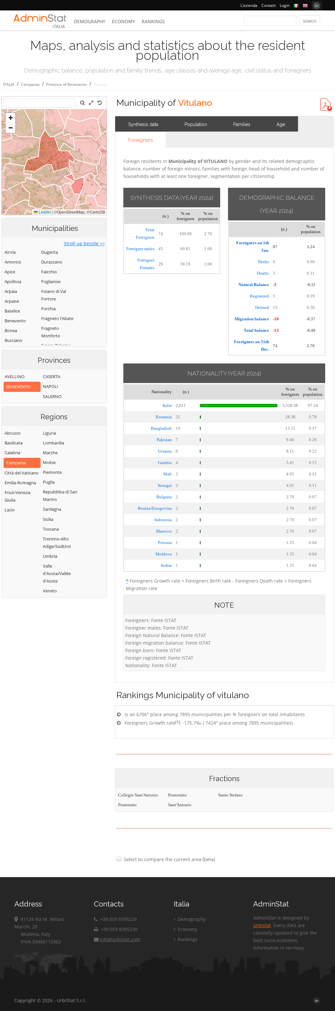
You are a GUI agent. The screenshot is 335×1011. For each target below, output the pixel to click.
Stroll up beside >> (84, 243)
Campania (30, 84)
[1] (177, 721)
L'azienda (248, 5)
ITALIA (8, 84)
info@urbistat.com (119, 939)
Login (285, 5)
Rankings (153, 21)
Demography (89, 21)
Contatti (268, 5)
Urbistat (262, 925)
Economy (123, 21)
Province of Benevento (66, 84)
